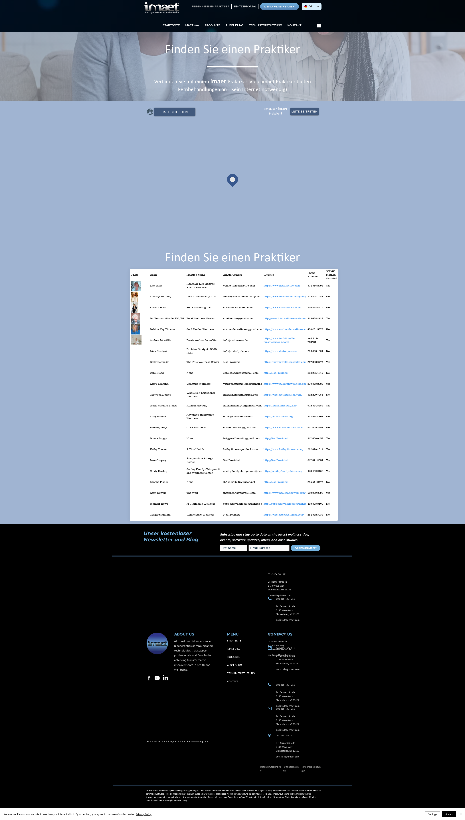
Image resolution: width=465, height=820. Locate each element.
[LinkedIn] (165, 678)
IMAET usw (233, 649)
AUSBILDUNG (234, 665)
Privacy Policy (143, 814)
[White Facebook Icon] (149, 678)
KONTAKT (232, 681)
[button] (192, 25)
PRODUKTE (233, 657)
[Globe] (150, 112)
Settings (432, 814)
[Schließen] (460, 814)
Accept (449, 814)
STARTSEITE (234, 640)
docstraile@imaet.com (288, 620)
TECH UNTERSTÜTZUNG (241, 673)
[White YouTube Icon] (157, 678)
